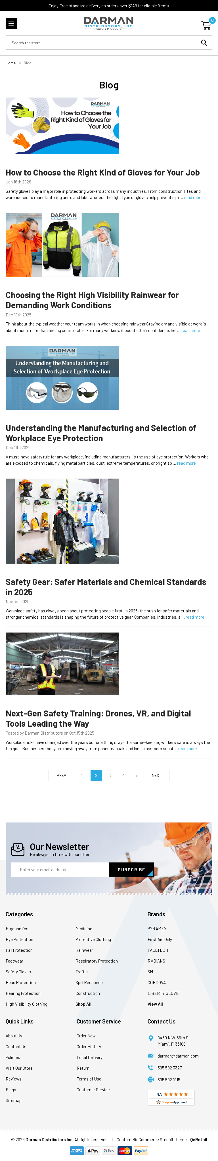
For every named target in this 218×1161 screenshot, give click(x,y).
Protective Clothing (93, 939)
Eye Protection (19, 939)
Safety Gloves (18, 971)
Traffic (82, 971)
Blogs (11, 1089)
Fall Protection (19, 950)
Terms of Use (89, 1078)
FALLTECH (158, 950)
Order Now (86, 1035)
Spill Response (89, 982)
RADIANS (156, 960)
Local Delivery (89, 1057)
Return (83, 1068)
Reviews (14, 1078)
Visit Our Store (19, 1068)
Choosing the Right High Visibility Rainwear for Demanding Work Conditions (92, 299)
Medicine (84, 928)
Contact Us (16, 1046)
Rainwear (84, 950)
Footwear (14, 960)
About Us (14, 1035)
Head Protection (21, 982)
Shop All (83, 1003)
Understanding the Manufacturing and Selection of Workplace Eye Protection (101, 432)
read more (193, 197)
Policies (13, 1057)
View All (155, 1003)
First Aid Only (160, 939)
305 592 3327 (170, 1067)
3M (150, 971)
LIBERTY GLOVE (163, 993)
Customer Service (93, 1089)
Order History (89, 1046)
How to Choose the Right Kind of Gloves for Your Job (103, 172)
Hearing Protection (23, 993)
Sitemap (14, 1100)
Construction (88, 993)
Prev (61, 775)
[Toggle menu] (11, 23)
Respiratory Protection (97, 960)
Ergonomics (17, 928)
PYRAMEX (157, 928)
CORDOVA (157, 982)
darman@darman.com (178, 1055)
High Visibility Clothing (26, 1003)
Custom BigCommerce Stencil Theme (152, 1139)
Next (156, 775)
